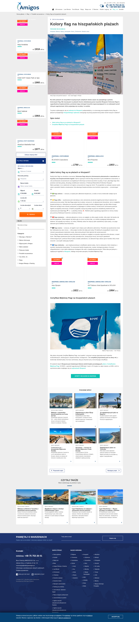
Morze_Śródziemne (76, 31)
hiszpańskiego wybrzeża (72, 112)
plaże (87, 31)
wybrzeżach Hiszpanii (79, 368)
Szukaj (32, 214)
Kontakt (121, 9)
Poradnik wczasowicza (37, 14)
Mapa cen (88, 9)
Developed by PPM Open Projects (25, 581)
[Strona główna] (28, 6)
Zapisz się (112, 538)
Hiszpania (52, 31)
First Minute (75, 9)
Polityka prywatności (22, 570)
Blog (114, 9)
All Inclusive (58, 9)
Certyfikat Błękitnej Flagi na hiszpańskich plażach (68, 124)
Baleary (58, 31)
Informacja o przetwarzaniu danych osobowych (30, 568)
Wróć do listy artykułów (58, 19)
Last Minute (67, 9)
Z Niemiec (95, 9)
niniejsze (89, 615)
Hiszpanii (67, 251)
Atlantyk (84, 31)
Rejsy (82, 9)
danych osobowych (65, 618)
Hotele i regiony (104, 9)
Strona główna (20, 14)
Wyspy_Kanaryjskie (66, 31)
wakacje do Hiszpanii (75, 110)
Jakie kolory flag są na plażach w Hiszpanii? (66, 122)
